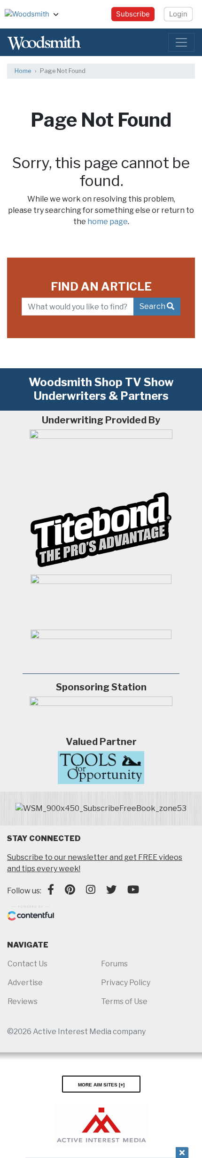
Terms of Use (124, 1001)
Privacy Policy (125, 982)
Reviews (23, 1001)
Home (23, 70)
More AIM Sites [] (101, 1084)
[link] (101, 808)
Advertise (25, 982)
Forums (114, 963)
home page (107, 221)
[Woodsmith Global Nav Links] (59, 14)
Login (178, 13)
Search (153, 306)
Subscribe (133, 13)
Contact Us (27, 963)
